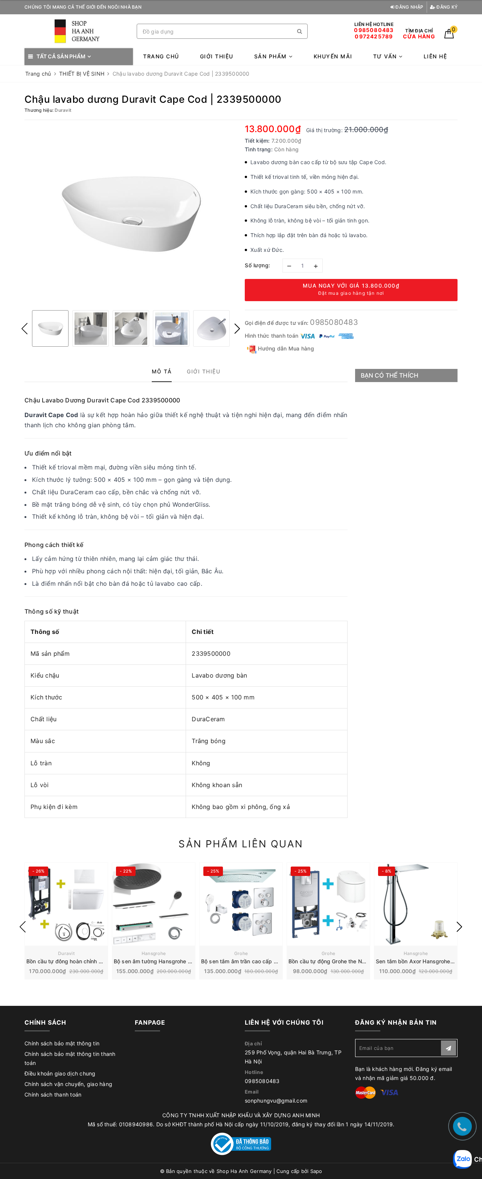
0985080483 (334, 322)
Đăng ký (446, 7)
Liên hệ (435, 56)
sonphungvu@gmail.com (276, 1100)
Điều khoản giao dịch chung (60, 1073)
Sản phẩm (271, 56)
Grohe (241, 953)
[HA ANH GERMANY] (78, 31)
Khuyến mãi (333, 56)
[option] (130, 214)
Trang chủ (161, 56)
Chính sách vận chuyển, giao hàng (68, 1084)
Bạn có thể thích (390, 375)
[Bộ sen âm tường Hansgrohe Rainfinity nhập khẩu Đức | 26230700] (153, 904)
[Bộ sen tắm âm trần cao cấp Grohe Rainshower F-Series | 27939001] (241, 904)
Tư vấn (386, 56)
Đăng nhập (409, 7)
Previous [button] (24, 328)
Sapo (316, 1171)
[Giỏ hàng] (449, 36)
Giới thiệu (216, 56)
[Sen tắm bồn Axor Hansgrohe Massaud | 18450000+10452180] (415, 904)
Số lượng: (257, 265)
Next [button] (237, 328)
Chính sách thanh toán (52, 1094)
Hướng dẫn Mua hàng (285, 348)
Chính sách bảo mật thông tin (61, 1043)
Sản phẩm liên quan (240, 844)
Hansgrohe (154, 953)
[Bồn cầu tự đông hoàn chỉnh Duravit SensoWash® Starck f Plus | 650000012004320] (66, 904)
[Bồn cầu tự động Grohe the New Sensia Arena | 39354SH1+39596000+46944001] (328, 904)
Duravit (66, 953)
